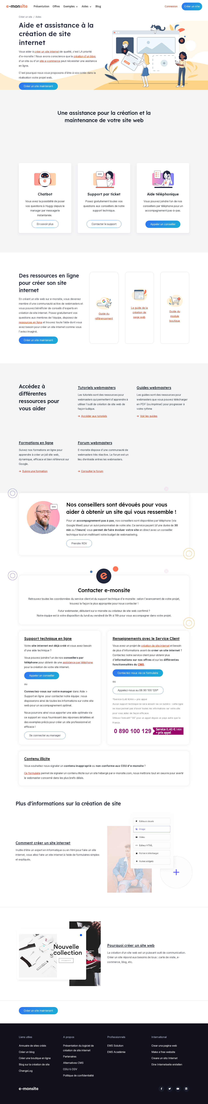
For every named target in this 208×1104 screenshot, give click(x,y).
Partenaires (69, 1056)
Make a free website (163, 1052)
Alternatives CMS (73, 1062)
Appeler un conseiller (163, 224)
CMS (141, 664)
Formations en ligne (36, 442)
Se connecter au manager (45, 735)
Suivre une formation (34, 471)
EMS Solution (115, 1045)
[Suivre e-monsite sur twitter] (170, 1089)
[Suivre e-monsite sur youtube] (178, 1089)
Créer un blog (26, 1052)
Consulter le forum (92, 471)
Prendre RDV (79, 543)
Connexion (171, 6)
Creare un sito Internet (164, 1058)
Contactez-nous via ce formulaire (137, 673)
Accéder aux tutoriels (94, 416)
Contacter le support (104, 224)
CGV (74, 1069)
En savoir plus (45, 224)
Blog (98, 6)
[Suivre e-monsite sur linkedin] (186, 1089)
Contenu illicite (37, 758)
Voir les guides (148, 416)
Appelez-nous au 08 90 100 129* (138, 690)
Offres (56, 6)
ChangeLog (25, 1070)
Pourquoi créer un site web (131, 945)
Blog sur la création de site (34, 1064)
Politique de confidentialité (78, 1075)
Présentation (41, 6)
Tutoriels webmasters (97, 387)
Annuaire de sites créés (32, 1045)
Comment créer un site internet (43, 843)
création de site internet (155, 645)
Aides (85, 6)
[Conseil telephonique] (163, 178)
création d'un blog (85, 56)
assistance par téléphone (78, 662)
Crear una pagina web (164, 1045)
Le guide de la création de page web (139, 312)
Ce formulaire (32, 773)
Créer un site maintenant (38, 86)
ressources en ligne (30, 322)
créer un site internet (46, 51)
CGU (66, 1069)
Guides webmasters (154, 387)
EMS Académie (116, 1052)
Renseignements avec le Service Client (146, 638)
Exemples (69, 6)
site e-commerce (50, 61)
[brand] (17, 6)
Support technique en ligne (48, 638)
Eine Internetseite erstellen (166, 1064)
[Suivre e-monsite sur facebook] (161, 1089)
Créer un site (192, 6)
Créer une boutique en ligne (35, 1058)
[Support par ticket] (104, 178)
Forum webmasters (95, 442)
